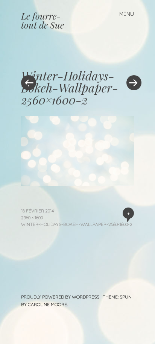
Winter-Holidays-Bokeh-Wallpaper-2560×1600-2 (76, 224)
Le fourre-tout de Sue (42, 20)
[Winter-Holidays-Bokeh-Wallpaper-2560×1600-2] (77, 183)
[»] (130, 60)
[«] (49, 60)
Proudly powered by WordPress (60, 297)
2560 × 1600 (32, 217)
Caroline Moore (47, 304)
